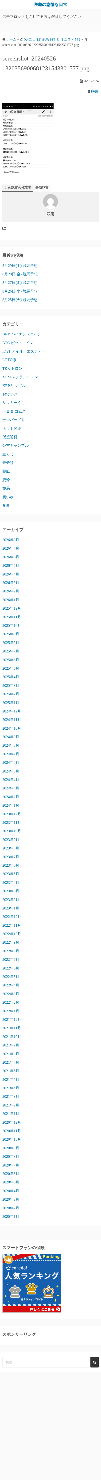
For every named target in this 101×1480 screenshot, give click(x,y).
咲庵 (95, 91)
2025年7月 (10, 651)
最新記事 (42, 187)
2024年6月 (10, 762)
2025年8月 (10, 643)
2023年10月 (11, 831)
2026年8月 (10, 540)
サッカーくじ (13, 403)
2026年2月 (10, 591)
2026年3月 (10, 583)
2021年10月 (11, 1037)
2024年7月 (10, 754)
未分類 (8, 463)
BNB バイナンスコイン (21, 334)
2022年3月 (10, 994)
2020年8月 (10, 1156)
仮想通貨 (9, 437)
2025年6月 (10, 660)
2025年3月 (10, 686)
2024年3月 (10, 788)
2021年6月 (10, 1071)
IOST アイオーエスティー (24, 351)
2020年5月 (10, 1182)
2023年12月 (11, 814)
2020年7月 (10, 1165)
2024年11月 (11, 720)
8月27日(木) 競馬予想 (20, 283)
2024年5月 (10, 771)
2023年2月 (10, 900)
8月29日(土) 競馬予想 (20, 266)
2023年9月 (10, 840)
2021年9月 (10, 1045)
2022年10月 (11, 934)
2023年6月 (10, 865)
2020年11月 (11, 1131)
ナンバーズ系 (13, 420)
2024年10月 (11, 728)
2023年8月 (10, 848)
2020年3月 (10, 1199)
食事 (6, 505)
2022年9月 (10, 942)
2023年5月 (10, 874)
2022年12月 (11, 917)
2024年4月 (10, 780)
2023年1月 (10, 908)
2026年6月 (10, 557)
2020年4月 (10, 1191)
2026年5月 (10, 565)
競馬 (6, 488)
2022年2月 (10, 1002)
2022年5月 (10, 977)
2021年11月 (11, 1028)
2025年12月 (11, 608)
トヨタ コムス (14, 411)
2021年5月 (10, 1080)
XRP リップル (14, 386)
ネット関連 (11, 428)
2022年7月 (10, 959)
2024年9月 (10, 737)
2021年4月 (10, 1088)
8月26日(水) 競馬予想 (20, 291)
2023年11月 (11, 822)
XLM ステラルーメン (20, 377)
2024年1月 (10, 805)
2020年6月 (10, 1174)
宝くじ (8, 454)
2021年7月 (10, 1062)
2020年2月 (10, 1208)
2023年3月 (10, 891)
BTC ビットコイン (17, 343)
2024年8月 (10, 745)
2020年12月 (11, 1122)
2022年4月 (10, 985)
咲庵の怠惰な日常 (50, 4)
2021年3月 (10, 1096)
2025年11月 (11, 617)
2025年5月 (10, 668)
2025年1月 (10, 703)
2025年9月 (10, 634)
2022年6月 (10, 968)
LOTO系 (9, 360)
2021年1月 (10, 1114)
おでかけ (9, 394)
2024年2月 (10, 797)
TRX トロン (12, 368)
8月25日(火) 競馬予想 (20, 300)
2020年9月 (10, 1148)
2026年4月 (10, 574)
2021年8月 (10, 1054)
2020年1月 (10, 1217)
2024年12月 (11, 711)
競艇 (6, 471)
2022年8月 (10, 951)
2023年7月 (10, 857)
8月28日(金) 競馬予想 (20, 274)
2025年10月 (11, 625)
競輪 (6, 480)
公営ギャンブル (15, 445)
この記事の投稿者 (18, 187)
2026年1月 (10, 600)
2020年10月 (11, 1139)
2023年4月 (10, 883)
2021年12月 (11, 1020)
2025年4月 (10, 677)
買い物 (8, 497)
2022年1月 (10, 1011)
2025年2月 (10, 694)
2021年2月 (10, 1105)
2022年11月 (11, 925)
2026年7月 (10, 548)
